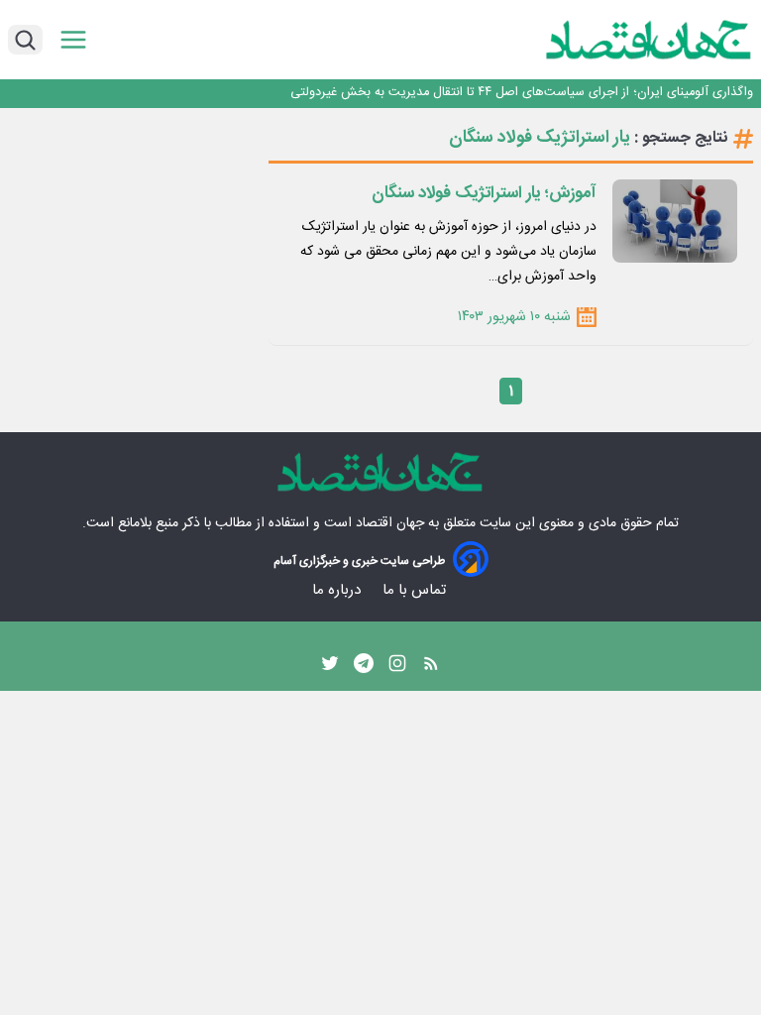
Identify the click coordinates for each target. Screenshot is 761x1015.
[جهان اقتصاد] (618, 39)
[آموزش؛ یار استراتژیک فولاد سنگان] (674, 221)
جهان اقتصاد (390, 523)
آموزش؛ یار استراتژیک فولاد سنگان (484, 193)
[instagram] (397, 668)
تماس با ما (416, 590)
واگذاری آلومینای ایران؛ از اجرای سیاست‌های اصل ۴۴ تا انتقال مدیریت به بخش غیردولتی (521, 92)
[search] (25, 40)
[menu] (73, 40)
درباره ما (338, 590)
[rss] (431, 668)
